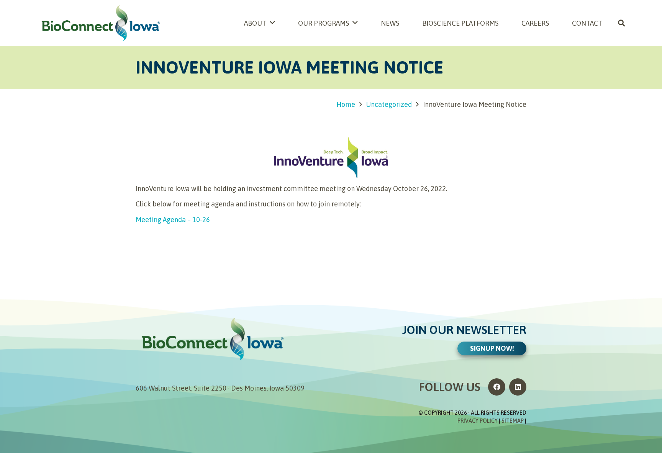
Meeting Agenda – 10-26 (173, 220)
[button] (621, 23)
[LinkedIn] (517, 387)
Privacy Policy (477, 421)
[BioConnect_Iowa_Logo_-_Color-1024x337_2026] (100, 23)
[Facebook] (496, 387)
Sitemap (512, 421)
